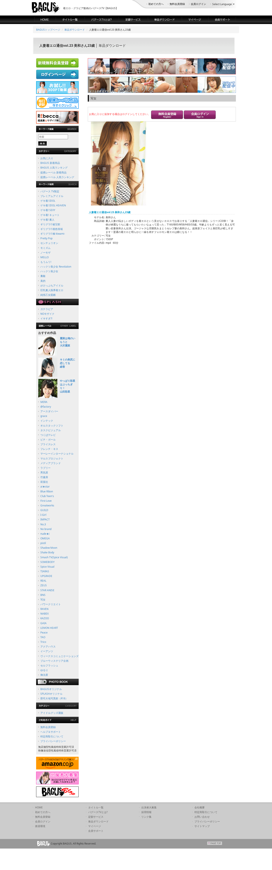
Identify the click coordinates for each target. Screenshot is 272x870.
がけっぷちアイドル (51, 285)
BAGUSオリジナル (51, 689)
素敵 (42, 276)
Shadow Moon (48, 548)
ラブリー (45, 468)
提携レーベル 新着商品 (53, 172)
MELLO (44, 257)
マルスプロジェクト (51, 458)
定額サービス (95, 817)
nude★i (45, 534)
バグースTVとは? (98, 812)
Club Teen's (47, 496)
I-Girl (43, 515)
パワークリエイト (50, 604)
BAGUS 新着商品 (50, 163)
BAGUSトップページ (48, 29)
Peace (44, 632)
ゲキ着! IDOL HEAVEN (53, 205)
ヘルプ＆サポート (50, 732)
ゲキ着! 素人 (47, 219)
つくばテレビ (48, 435)
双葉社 (44, 482)
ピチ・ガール (48, 439)
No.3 (43, 524)
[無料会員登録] (167, 115)
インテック (46, 420)
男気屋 (44, 472)
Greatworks (47, 505)
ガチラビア (46, 309)
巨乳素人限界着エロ (51, 290)
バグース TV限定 (49, 191)
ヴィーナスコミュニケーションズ (59, 656)
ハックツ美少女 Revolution (55, 266)
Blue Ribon (46, 491)
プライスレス (48, 444)
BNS (42, 595)
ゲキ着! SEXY (47, 210)
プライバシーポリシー (53, 741)
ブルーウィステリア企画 (54, 661)
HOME (39, 807)
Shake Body (47, 552)
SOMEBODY (47, 562)
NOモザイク (47, 314)
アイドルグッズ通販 (51, 713)
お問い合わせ (202, 817)
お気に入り (46, 158)
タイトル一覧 (95, 807)
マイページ (94, 826)
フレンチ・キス (49, 449)
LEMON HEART (49, 628)
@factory (45, 406)
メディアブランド (50, 463)
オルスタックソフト (51, 425)
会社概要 (199, 807)
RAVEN (44, 609)
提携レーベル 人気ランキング (57, 177)
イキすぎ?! (46, 318)
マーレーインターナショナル (57, 453)
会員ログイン (198, 4)
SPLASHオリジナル (51, 694)
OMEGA (45, 538)
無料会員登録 (177, 4)
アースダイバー (49, 411)
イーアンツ (46, 651)
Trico (43, 642)
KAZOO (44, 618)
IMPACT (45, 519)
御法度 (44, 675)
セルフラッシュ (49, 665)
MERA (43, 402)
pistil (43, 543)
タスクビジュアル (50, 430)
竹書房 (44, 477)
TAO (42, 637)
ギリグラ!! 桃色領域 (51, 229)
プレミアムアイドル (51, 196)
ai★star (45, 486)
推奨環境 (40, 826)
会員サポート (95, 831)
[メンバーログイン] (200, 115)
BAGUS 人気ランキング (54, 167)
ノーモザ (45, 252)
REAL (43, 580)
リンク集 (146, 817)
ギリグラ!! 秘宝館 (50, 224)
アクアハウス (48, 646)
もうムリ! (45, 262)
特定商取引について (51, 736)
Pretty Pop (46, 238)
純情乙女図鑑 (48, 295)
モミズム (45, 248)
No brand (45, 529)
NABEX (44, 613)
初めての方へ (156, 4)
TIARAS (44, 571)
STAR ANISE (47, 590)
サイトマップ (202, 826)
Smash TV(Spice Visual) (54, 557)
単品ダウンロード (74, 29)
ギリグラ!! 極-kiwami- (52, 233)
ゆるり (44, 670)
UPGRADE (46, 576)
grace (43, 416)
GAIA (43, 623)
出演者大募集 (149, 807)
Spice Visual (47, 566)
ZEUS (43, 585)
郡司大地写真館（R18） (54, 698)
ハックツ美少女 (49, 271)
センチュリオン (49, 243)
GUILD (44, 510)
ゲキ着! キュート (50, 215)
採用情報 (146, 812)
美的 (42, 281)
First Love (46, 501)
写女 (42, 599)
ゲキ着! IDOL (47, 201)
